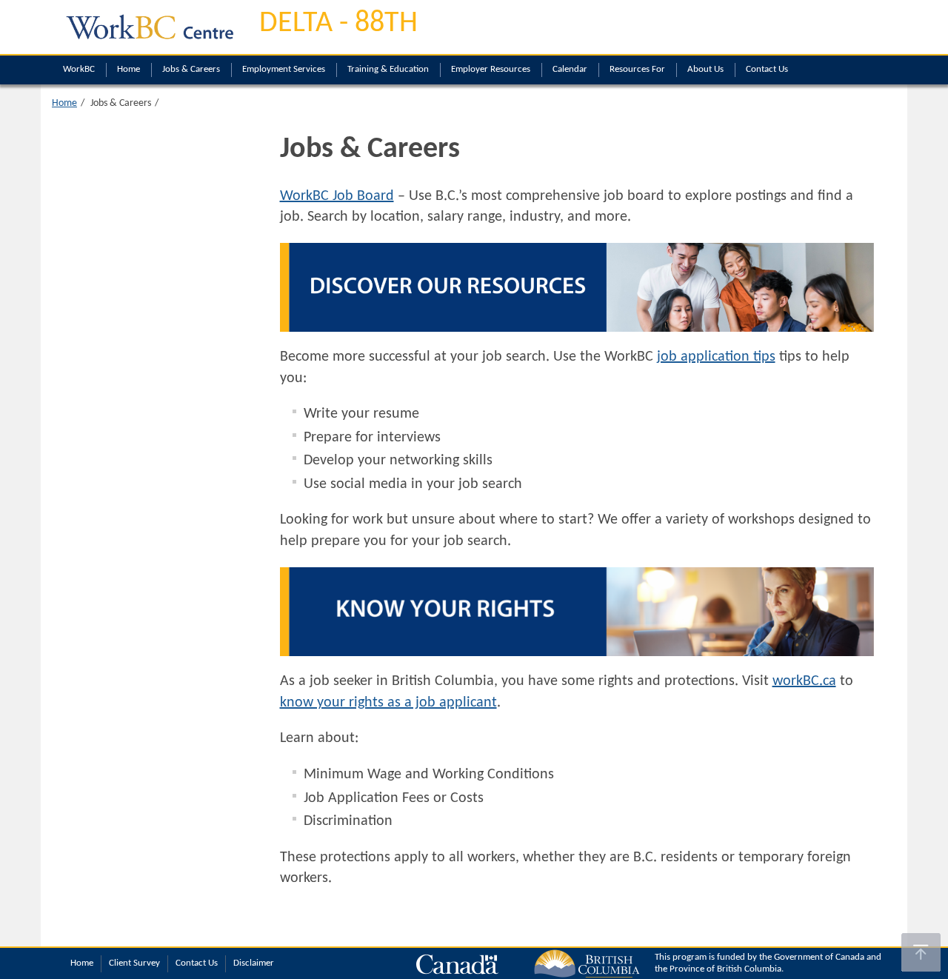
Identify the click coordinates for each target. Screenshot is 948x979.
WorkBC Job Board (337, 196)
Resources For (637, 69)
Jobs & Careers (191, 69)
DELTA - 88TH (338, 24)
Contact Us (767, 69)
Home (128, 69)
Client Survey (134, 963)
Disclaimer (253, 963)
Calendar (570, 69)
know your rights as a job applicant (388, 702)
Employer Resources (490, 69)
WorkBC (79, 69)
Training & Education (388, 69)
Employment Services (283, 69)
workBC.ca (804, 681)
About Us (705, 69)
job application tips (716, 357)
